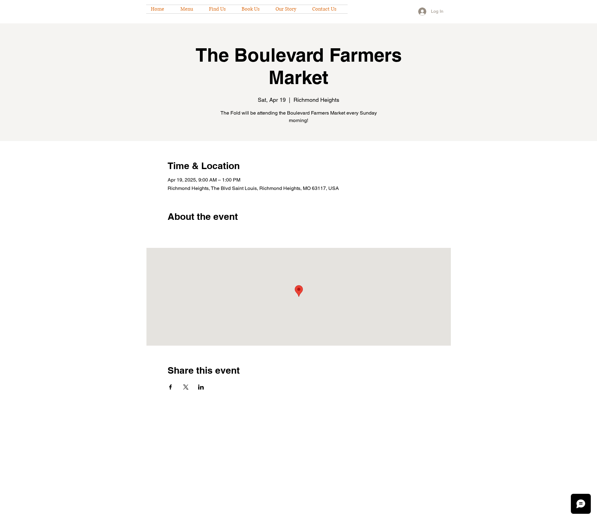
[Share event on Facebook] (171, 387)
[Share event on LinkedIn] (201, 387)
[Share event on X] (186, 387)
